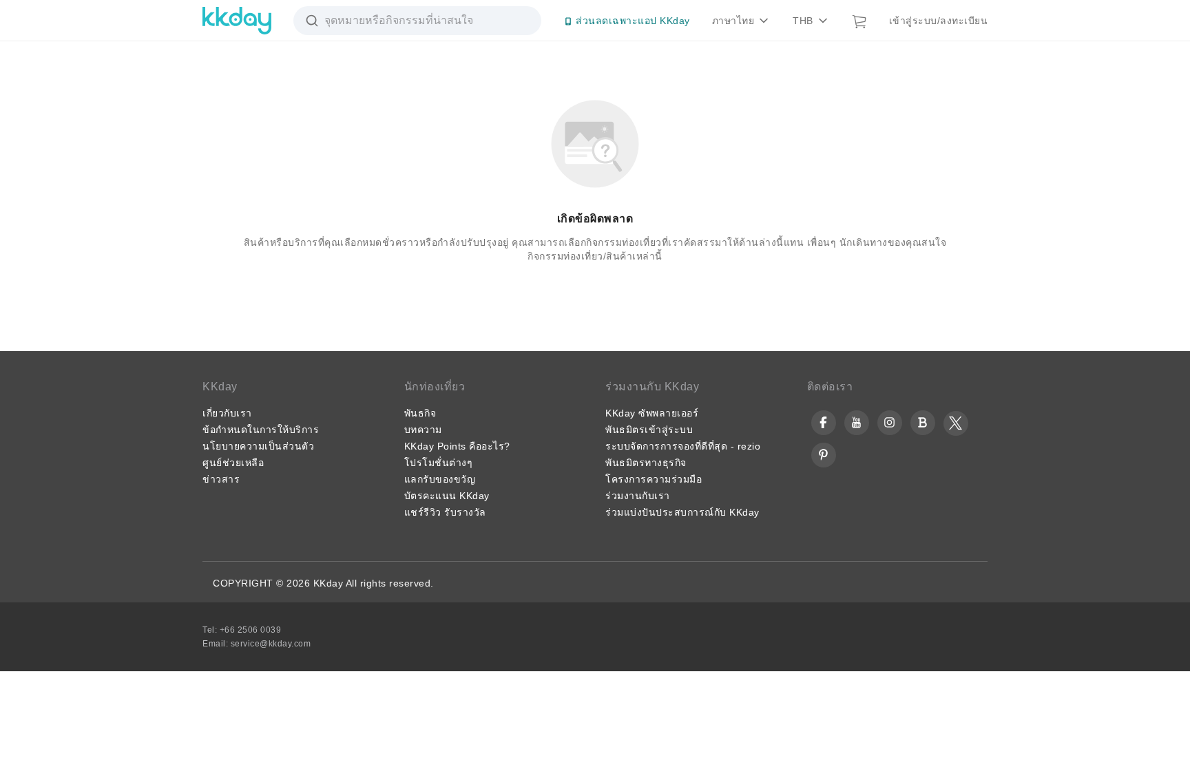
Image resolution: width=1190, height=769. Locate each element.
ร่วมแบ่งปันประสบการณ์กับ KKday (682, 512)
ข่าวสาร (221, 479)
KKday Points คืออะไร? (457, 446)
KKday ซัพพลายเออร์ (651, 413)
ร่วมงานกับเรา (637, 495)
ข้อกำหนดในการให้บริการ (260, 429)
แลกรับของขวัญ (440, 479)
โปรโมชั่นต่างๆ (438, 462)
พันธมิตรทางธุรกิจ (646, 462)
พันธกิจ (420, 413)
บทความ (423, 429)
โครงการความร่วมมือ (653, 479)
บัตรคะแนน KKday (447, 495)
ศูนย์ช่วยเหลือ (233, 462)
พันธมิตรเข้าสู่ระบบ (649, 429)
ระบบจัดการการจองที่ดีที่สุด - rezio (682, 446)
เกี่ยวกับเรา (227, 413)
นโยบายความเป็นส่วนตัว (258, 446)
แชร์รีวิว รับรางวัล (445, 512)
